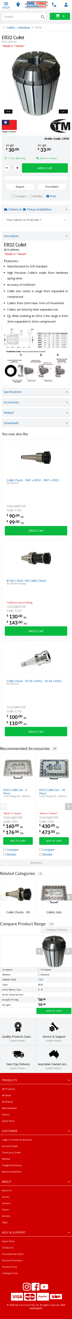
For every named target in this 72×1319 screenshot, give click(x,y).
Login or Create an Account (17, 1139)
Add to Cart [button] (44, 168)
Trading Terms (10, 1273)
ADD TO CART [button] (18, 841)
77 (51, 924)
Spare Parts (8, 1120)
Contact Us (8, 1247)
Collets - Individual (18, 27)
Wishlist (6, 1158)
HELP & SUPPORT (14, 1232)
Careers (6, 1203)
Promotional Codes (12, 1253)
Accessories (11, 402)
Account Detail (10, 1146)
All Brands (7, 1101)
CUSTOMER (9, 1131)
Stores (5, 1196)
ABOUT (7, 1182)
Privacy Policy (9, 1266)
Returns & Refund (11, 1171)
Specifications (13, 392)
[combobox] (36, 219)
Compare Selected (56, 929)
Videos (5, 1114)
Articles (6, 1215)
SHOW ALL (36, 863)
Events (5, 1209)
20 (54, 748)
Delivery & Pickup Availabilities (30, 209)
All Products (8, 1088)
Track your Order (11, 1152)
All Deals (6, 1095)
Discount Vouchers (12, 1260)
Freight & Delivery (12, 1165)
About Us (7, 1190)
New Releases (9, 1108)
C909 (40, 979)
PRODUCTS (9, 1080)
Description (11, 236)
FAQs (4, 1222)
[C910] (36, 83)
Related (9, 412)
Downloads (11, 423)
